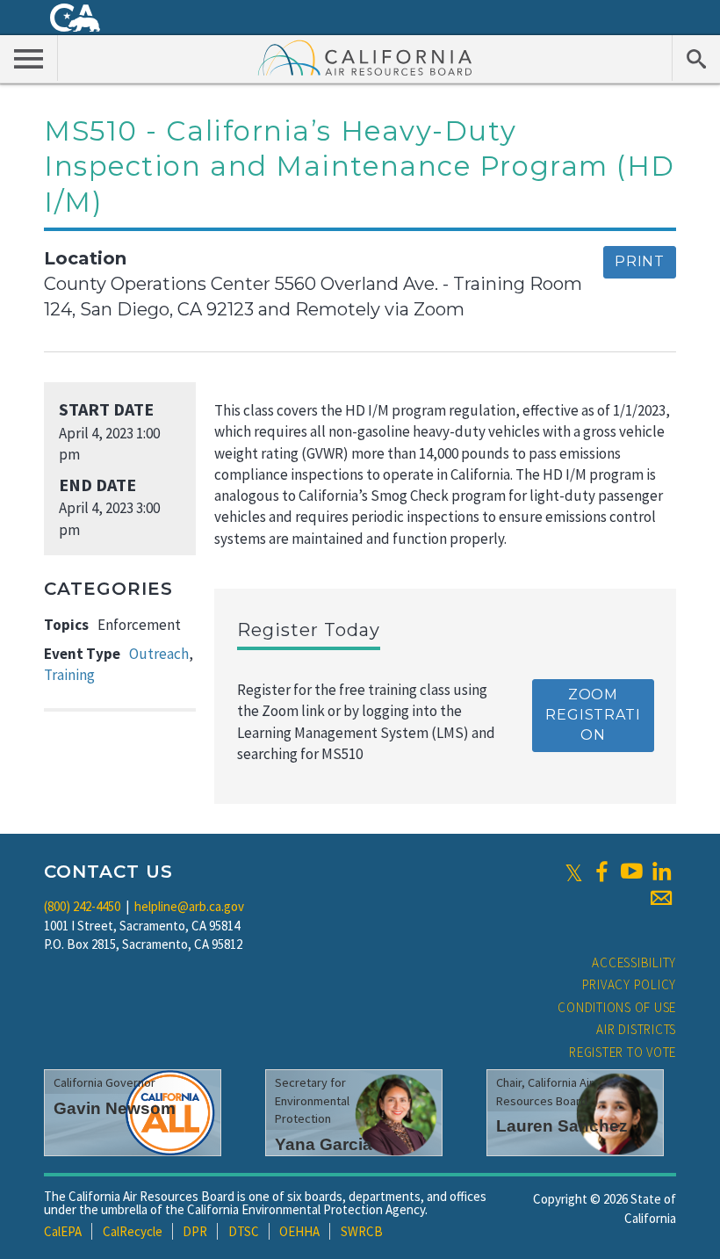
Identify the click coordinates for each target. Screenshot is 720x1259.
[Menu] (29, 58)
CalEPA (63, 1231)
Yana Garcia (323, 1144)
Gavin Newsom (115, 1108)
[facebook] (601, 871)
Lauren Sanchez (562, 1126)
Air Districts (636, 1029)
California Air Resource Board (365, 57)
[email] (661, 897)
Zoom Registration (592, 714)
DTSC (243, 1231)
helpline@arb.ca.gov (189, 906)
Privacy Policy (629, 984)
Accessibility (634, 962)
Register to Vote (622, 1052)
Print (640, 261)
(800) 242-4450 (82, 906)
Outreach (159, 653)
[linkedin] (661, 871)
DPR (195, 1231)
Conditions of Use (617, 1007)
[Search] (696, 58)
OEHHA (299, 1231)
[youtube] (631, 871)
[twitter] (574, 871)
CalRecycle (132, 1231)
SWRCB (362, 1231)
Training (69, 674)
